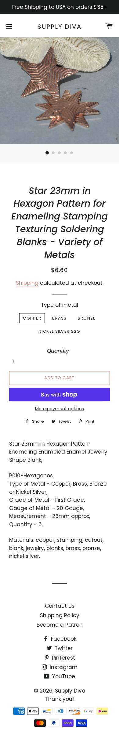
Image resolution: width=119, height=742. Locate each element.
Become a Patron (60, 624)
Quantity (58, 351)
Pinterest (62, 657)
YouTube (63, 676)
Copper (32, 318)
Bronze (87, 318)
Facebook (62, 638)
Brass (59, 318)
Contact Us (59, 606)
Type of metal (59, 305)
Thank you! (59, 699)
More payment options (59, 409)
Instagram (63, 667)
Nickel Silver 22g (59, 331)
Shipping (27, 283)
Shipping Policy (59, 615)
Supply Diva (59, 26)
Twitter (63, 648)
